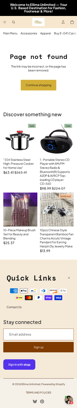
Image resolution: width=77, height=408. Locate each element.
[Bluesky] (34, 401)
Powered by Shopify (53, 384)
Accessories (29, 33)
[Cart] (72, 22)
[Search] (13, 22)
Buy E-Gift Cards (65, 33)
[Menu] (4, 22)
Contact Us (14, 307)
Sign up (39, 347)
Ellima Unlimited (31, 384)
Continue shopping (38, 85)
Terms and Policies (38, 392)
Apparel (45, 33)
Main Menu (10, 33)
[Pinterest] (42, 401)
